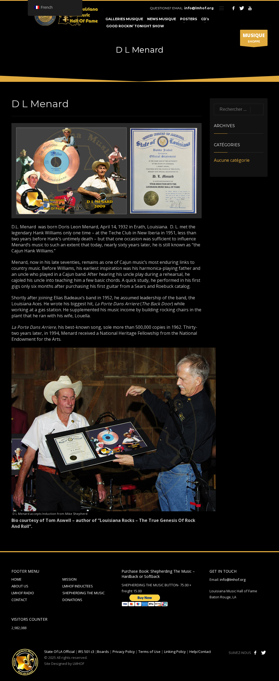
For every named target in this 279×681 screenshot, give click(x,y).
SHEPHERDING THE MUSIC (83, 592)
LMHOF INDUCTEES (77, 586)
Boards (103, 651)
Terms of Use (149, 651)
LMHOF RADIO (22, 592)
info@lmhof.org (199, 8)
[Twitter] (242, 8)
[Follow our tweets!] (263, 653)
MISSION (69, 579)
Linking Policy (175, 651)
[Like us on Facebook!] (255, 653)
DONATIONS (72, 599)
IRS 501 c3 (86, 651)
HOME (16, 579)
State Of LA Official (59, 651)
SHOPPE (254, 37)
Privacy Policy (124, 651)
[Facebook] (233, 8)
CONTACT (19, 599)
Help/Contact (200, 651)
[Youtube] (250, 8)
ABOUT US (19, 586)
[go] (256, 109)
